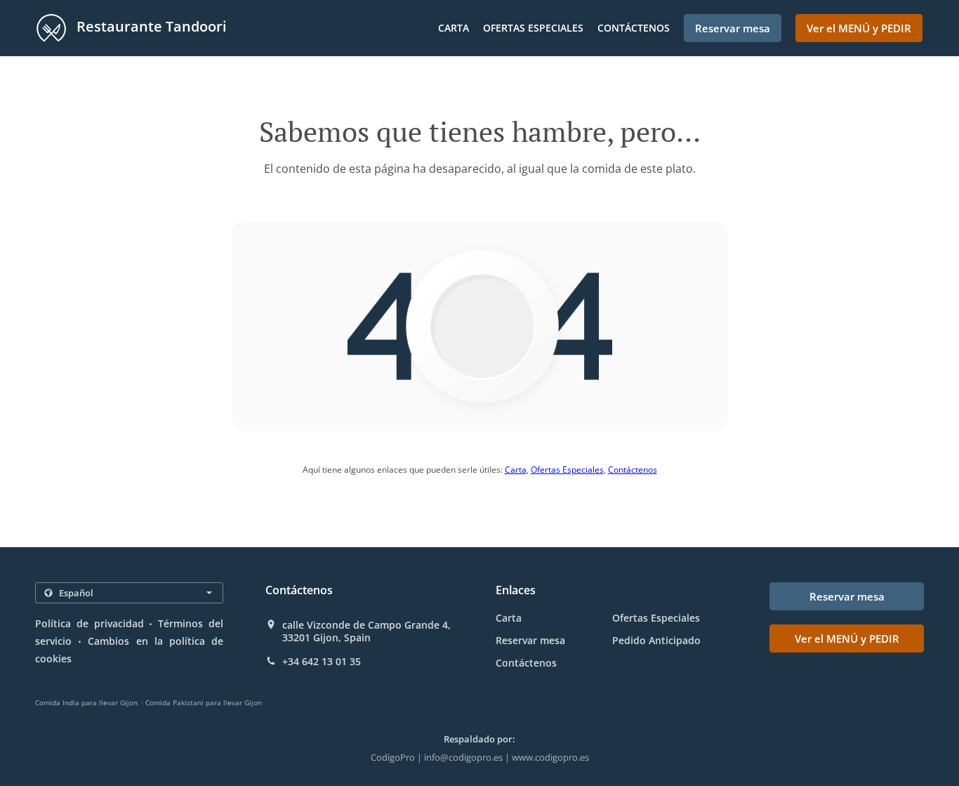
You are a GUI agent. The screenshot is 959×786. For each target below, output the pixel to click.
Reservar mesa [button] (732, 28)
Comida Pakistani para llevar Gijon (203, 702)
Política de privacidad (89, 623)
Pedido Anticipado (656, 640)
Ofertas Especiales (533, 27)
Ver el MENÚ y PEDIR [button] (859, 28)
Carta (453, 27)
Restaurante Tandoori (150, 26)
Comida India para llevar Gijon (86, 702)
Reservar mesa (530, 640)
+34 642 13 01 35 (321, 661)
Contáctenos (633, 27)
